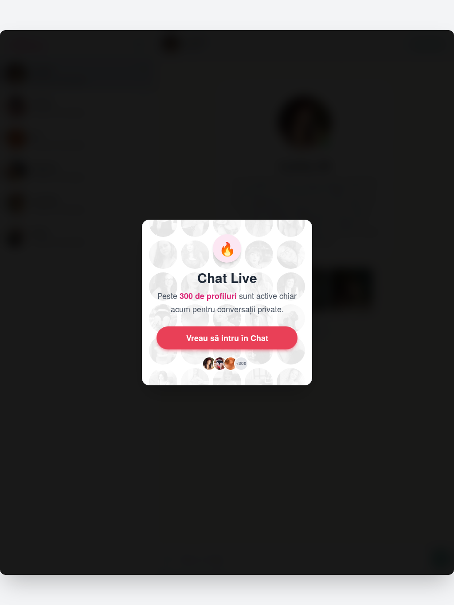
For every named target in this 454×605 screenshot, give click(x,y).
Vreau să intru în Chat (227, 338)
